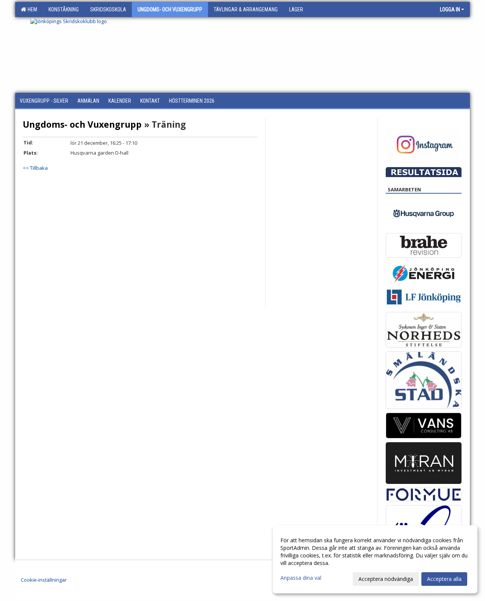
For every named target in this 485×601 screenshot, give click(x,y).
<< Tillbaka (35, 167)
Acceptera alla (444, 578)
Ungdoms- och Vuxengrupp (82, 124)
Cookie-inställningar (44, 579)
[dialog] (375, 559)
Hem (31, 9)
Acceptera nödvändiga (385, 578)
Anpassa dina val (300, 577)
